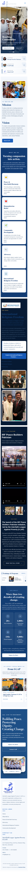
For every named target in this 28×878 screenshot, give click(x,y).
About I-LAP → (7, 140)
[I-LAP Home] (8, 787)
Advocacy (5, 366)
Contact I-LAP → (14, 749)
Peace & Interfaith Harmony (10, 819)
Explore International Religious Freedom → (14, 356)
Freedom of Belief (7, 361)
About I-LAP (19, 48)
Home (4, 814)
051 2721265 (6, 849)
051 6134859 (14, 849)
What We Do (6, 816)
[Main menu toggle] (25, 3)
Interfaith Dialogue (7, 364)
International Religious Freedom (11, 825)
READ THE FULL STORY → (14, 563)
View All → (23, 573)
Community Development (9, 828)
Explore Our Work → (8, 48)
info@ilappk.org (6, 854)
